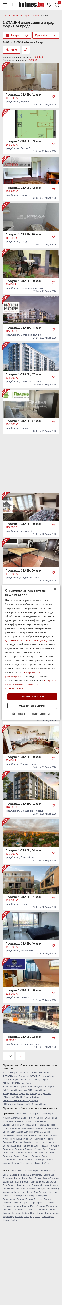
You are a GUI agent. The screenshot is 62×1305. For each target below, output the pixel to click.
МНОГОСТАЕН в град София (41, 1076)
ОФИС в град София (38, 1080)
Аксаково (27, 1114)
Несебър (27, 1142)
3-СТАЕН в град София (38, 1073)
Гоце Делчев (27, 1128)
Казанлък (43, 1135)
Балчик (24, 1118)
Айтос (18, 1114)
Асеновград (48, 1114)
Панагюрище (9, 1199)
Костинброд (16, 1139)
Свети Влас (37, 1153)
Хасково (49, 1160)
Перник (26, 1146)
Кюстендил (39, 1139)
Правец (26, 1203)
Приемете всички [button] (32, 696)
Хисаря (6, 1163)
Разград (29, 1149)
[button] (31, 714)
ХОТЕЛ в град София (13, 1104)
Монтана (17, 1142)
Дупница (38, 1132)
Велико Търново (11, 1125)
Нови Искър (39, 1142)
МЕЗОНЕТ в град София (15, 1080)
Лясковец (7, 1142)
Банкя (32, 1118)
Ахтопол (15, 1118)
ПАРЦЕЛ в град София (36, 1104)
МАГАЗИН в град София (35, 1090)
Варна (43, 1121)
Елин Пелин (9, 1135)
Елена (47, 1132)
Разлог (37, 1149)
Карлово (54, 1135)
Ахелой (6, 1118)
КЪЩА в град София (44, 1087)
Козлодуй (41, 1189)
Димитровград (52, 1128)
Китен (6, 1139)
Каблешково (22, 1135)
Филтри (13, 35)
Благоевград (51, 1118)
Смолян (26, 1156)
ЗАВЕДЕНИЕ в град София (16, 1094)
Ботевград (19, 1121)
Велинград (25, 1125)
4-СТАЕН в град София (14, 1076)
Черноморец (26, 1163)
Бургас (29, 1121)
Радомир (19, 1149)
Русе (45, 1149)
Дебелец (39, 1128)
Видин (35, 1125)
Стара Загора (9, 1160)
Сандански (8, 1153)
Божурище (8, 1121)
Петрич (29, 1199)
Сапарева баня (22, 1153)
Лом (36, 1192)
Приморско (8, 1149)
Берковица (23, 1175)
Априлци (37, 1114)
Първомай (49, 1203)
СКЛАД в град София (40, 1094)
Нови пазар (52, 1142)
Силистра (7, 1156)
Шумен (37, 1163)
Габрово (51, 1125)
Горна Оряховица (11, 1128)
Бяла (36, 1121)
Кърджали (28, 1139)
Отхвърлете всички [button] (32, 705)
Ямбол (45, 1163)
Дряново (28, 1132)
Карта (14, 49)
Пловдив (44, 1146)
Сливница (51, 1210)
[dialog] (31, 652)
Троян (20, 1160)
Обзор (6, 1146)
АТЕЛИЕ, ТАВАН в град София (18, 1083)
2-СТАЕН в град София (14, 1073)
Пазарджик (15, 1146)
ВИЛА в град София (12, 1090)
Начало (7, 15)
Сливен (17, 1156)
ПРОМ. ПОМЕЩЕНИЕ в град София (20, 1101)
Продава (18, 15)
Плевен (35, 1146)
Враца (43, 1125)
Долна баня (17, 1132)
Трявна (28, 1160)
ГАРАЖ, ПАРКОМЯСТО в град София (21, 1097)
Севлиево (49, 1153)
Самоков (53, 1149)
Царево (15, 1163)
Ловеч (50, 1139)
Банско (40, 1118)
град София (32, 15)
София (45, 1156)
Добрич (6, 1132)
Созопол (36, 1156)
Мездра (53, 1192)
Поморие (54, 1146)
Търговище (38, 1160)
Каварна (33, 1135)
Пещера (38, 1199)
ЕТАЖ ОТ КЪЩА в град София (17, 1087)
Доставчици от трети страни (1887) (26, 640)
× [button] (55, 589)
